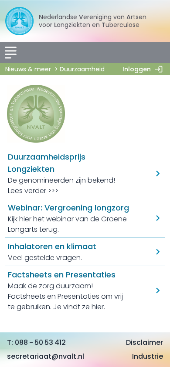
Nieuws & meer (28, 69)
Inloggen (136, 69)
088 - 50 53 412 (40, 342)
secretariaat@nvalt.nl (45, 356)
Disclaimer (144, 342)
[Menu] (10, 52)
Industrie (147, 356)
